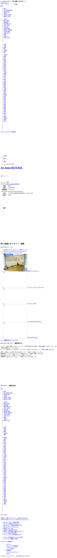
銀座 (5, 8)
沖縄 (5, 119)
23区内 (5, 36)
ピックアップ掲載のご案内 (11, 538)
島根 (5, 98)
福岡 (5, 52)
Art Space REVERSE (11, 167)
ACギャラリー (22, 251)
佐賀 (5, 110)
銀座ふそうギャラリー (33, 271)
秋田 (5, 59)
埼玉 (5, 70)
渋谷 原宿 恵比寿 (8, 10)
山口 (5, 102)
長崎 (5, 116)
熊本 (5, 111)
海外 (5, 121)
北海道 (5, 54)
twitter (8, 553)
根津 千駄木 (7, 20)
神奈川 (5, 73)
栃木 (5, 67)
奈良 (5, 93)
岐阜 (5, 87)
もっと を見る (9, 340)
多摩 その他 (7, 37)
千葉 (5, 71)
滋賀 (5, 90)
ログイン (3, 131)
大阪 (5, 44)
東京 (2, 6)
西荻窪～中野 (7, 16)
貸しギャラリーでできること (11, 526)
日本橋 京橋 (7, 28)
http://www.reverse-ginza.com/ (15, 191)
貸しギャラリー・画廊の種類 (11, 522)
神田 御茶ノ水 (7, 23)
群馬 (5, 68)
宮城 (5, 61)
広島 (5, 101)
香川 (5, 105)
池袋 (5, 34)
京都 (5, 45)
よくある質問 (10, 548)
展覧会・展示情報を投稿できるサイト (14, 531)
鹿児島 (5, 118)
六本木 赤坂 (7, 31)
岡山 (5, 99)
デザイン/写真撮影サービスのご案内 (13, 537)
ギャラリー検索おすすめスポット (12, 523)
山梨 (5, 81)
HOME (5, 155)
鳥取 (5, 96)
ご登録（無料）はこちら (47, 349)
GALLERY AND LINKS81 (34, 321)
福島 (5, 64)
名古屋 (5, 50)
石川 (5, 77)
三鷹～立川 (7, 33)
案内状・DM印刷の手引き (10, 530)
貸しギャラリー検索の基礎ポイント (13, 525)
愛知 (5, 85)
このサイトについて (12, 547)
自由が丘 (6, 26)
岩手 (5, 57)
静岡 (5, 84)
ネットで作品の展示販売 (10, 533)
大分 (5, 115)
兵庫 (5, 91)
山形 (5, 62)
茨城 (5, 65)
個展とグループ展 (8, 528)
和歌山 (5, 94)
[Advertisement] (28, 143)
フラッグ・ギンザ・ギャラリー (36, 287)
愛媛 (5, 107)
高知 (5, 108)
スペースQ (19, 253)
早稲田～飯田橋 (8, 29)
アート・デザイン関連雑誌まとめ (12, 534)
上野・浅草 (7, 25)
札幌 (5, 47)
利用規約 (9, 550)
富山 (5, 76)
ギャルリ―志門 (32, 303)
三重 (5, 88)
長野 (5, 82)
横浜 (5, 49)
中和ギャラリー (23, 249)
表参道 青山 (7, 11)
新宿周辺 (6, 22)
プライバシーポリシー (12, 552)
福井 (5, 79)
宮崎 (5, 113)
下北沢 (5, 19)
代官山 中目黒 (7, 14)
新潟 (5, 74)
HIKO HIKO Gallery (33, 337)
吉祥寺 (5, 13)
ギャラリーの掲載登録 (12, 545)
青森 (5, 56)
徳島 (5, 104)
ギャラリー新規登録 (10, 131)
